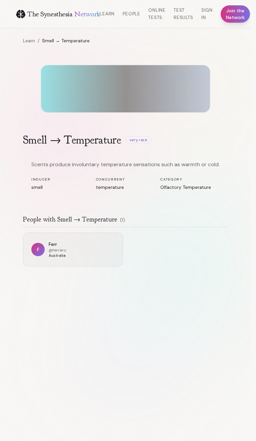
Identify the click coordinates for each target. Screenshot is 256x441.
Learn (107, 14)
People (131, 14)
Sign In (207, 13)
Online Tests (157, 13)
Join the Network (235, 14)
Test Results (183, 13)
